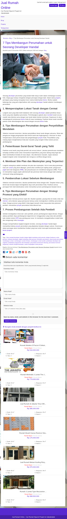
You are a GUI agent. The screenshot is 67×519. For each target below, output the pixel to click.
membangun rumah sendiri (38, 241)
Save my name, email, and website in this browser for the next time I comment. (31, 317)
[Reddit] (16, 252)
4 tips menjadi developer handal (15, 237)
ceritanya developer (13, 239)
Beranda (5, 38)
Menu (63, 5)
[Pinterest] (23, 252)
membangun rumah (8, 241)
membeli (50, 115)
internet (5, 201)
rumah (11, 168)
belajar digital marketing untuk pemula (34, 237)
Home (2, 16)
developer (12, 96)
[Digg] (13, 252)
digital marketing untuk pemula (27, 239)
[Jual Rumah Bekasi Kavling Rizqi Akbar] (18, 453)
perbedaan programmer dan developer (19, 242)
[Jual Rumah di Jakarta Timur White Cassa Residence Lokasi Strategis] (18, 394)
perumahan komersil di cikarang (39, 242)
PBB (21, 170)
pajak (4, 170)
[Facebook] (4, 252)
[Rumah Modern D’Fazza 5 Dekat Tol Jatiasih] (18, 336)
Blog (10, 38)
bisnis (45, 100)
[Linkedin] (19, 252)
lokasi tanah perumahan (56, 239)
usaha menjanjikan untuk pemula (33, 244)
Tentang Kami (5, 28)
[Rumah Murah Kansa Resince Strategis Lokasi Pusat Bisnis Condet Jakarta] (18, 423)
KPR (17, 218)
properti (57, 98)
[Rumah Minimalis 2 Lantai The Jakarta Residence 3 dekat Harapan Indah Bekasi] (18, 365)
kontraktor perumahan (43, 239)
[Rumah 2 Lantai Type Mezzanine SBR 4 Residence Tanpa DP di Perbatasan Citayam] (18, 482)
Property (3, 24)
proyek (40, 138)
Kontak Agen (53, 5)
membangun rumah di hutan (22, 241)
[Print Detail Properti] (29, 252)
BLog (2, 20)
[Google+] (10, 252)
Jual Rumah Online (18, 517)
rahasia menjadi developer (16, 244)
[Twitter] (7, 252)
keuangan (21, 220)
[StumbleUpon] (26, 252)
